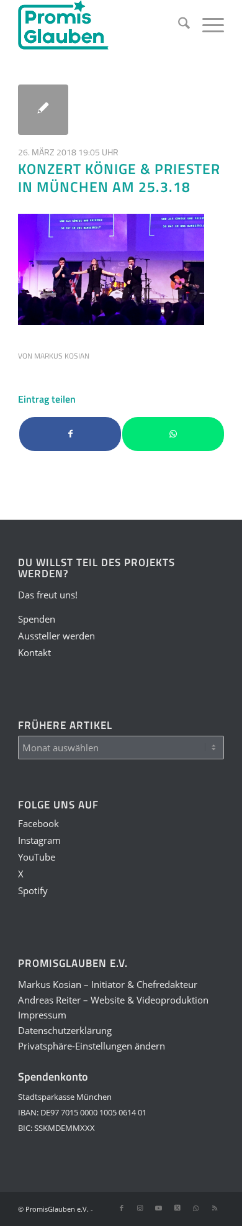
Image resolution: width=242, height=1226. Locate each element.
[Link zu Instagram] (140, 1208)
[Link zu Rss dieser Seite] (214, 1208)
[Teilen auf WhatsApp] (173, 434)
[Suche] (178, 25)
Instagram (39, 840)
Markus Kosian (61, 356)
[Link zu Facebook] (121, 1208)
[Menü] (207, 25)
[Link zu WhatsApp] (196, 1208)
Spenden (36, 619)
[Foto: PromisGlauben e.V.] (43, 110)
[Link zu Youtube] (159, 1208)
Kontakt (34, 652)
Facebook (38, 823)
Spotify (33, 890)
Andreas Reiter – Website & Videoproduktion (113, 1000)
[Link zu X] (177, 1208)
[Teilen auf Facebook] (70, 434)
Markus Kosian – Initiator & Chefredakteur (107, 984)
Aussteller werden (56, 635)
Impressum (42, 1015)
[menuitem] (178, 25)
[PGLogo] (100, 25)
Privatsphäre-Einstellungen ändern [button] (91, 1046)
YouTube (36, 857)
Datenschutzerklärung (65, 1030)
